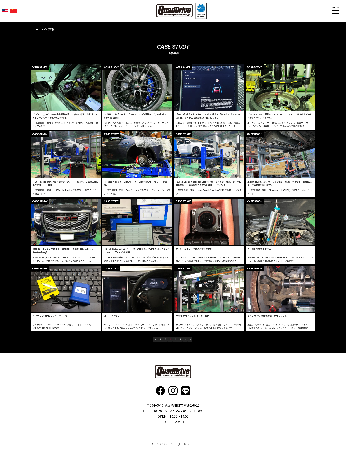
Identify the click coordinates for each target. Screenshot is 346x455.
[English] (5, 11)
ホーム (37, 29)
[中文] (13, 11)
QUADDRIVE (174, 11)
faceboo (160, 390)
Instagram (173, 390)
